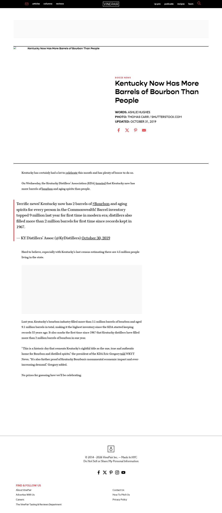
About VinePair (23, 490)
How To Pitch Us (121, 495)
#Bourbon (101, 203)
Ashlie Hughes (139, 112)
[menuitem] (26, 4)
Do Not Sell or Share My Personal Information (111, 461)
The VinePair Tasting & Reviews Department (38, 504)
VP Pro (157, 3)
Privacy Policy (120, 499)
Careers (20, 499)
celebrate (72, 173)
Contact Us (118, 490)
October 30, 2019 (96, 238)
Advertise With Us (25, 495)
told (122, 354)
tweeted (101, 183)
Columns (48, 3)
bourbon (47, 189)
